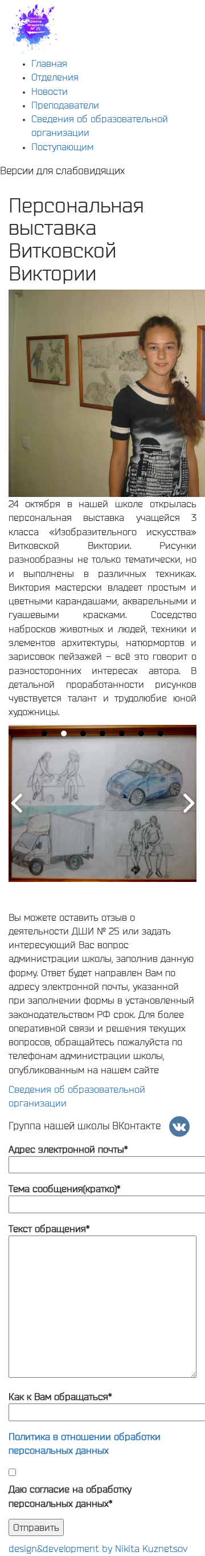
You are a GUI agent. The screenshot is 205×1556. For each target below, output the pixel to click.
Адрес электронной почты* (68, 1149)
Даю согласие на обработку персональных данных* (70, 1495)
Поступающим (62, 146)
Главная (49, 63)
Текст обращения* (49, 1228)
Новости (49, 91)
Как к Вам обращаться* (60, 1396)
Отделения (55, 76)
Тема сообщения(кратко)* (64, 1188)
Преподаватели (65, 104)
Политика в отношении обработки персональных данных (85, 1443)
